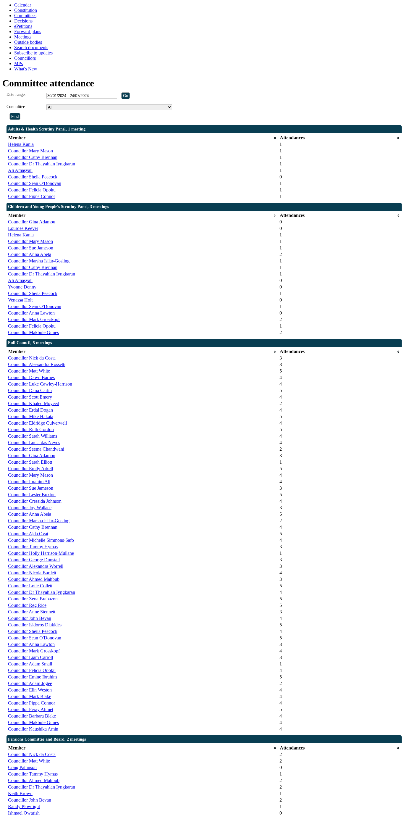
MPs (18, 63)
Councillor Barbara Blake (32, 715)
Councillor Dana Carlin (30, 390)
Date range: (16, 94)
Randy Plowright (24, 806)
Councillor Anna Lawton (31, 312)
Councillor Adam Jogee (30, 683)
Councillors (25, 58)
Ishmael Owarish (24, 812)
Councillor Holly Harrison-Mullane (41, 553)
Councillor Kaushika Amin (33, 728)
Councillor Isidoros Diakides (35, 624)
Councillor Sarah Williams (32, 436)
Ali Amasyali (20, 170)
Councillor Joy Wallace (29, 507)
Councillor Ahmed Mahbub (33, 579)
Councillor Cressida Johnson (35, 501)
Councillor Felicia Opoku (32, 189)
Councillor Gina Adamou (31, 221)
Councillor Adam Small (30, 663)
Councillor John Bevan (29, 618)
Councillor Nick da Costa (32, 357)
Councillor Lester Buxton (32, 494)
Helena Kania (21, 144)
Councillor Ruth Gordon (31, 429)
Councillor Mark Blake (29, 696)
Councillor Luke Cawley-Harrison (40, 383)
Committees (25, 15)
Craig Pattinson (22, 767)
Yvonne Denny (22, 286)
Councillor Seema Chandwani (36, 449)
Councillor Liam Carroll (30, 657)
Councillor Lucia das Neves (34, 442)
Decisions (23, 20)
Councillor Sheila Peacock (32, 176)
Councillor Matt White (29, 370)
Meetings (22, 36)
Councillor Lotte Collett (30, 585)
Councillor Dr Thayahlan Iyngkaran (41, 163)
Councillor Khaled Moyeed (33, 403)
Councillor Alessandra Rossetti (36, 364)
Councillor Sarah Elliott (30, 462)
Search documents (31, 47)
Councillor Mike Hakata (30, 416)
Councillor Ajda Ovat (28, 533)
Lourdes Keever (23, 228)
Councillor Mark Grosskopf (34, 319)
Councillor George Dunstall (34, 559)
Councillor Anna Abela (29, 254)
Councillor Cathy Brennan (32, 157)
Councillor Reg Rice (27, 605)
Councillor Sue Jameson (30, 247)
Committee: (16, 106)
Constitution (25, 10)
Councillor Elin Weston (30, 689)
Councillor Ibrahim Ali (29, 481)
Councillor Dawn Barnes (31, 377)
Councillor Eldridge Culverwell (37, 422)
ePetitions (23, 26)
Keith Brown (20, 793)
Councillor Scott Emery (30, 396)
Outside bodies (28, 42)
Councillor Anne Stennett (31, 611)
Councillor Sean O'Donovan (34, 183)
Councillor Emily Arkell (30, 468)
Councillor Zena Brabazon (33, 598)
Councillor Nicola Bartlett (32, 572)
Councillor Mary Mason (30, 150)
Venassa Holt (20, 299)
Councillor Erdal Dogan (30, 409)
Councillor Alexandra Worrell (35, 566)
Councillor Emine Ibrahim (32, 676)
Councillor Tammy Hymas (33, 546)
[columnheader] (142, 138)
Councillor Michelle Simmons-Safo (41, 540)
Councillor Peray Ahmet (30, 709)
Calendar (22, 4)
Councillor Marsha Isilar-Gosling (39, 260)
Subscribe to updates (33, 52)
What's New (25, 68)
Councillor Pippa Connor (31, 196)
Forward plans (27, 31)
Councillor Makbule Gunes (33, 332)
